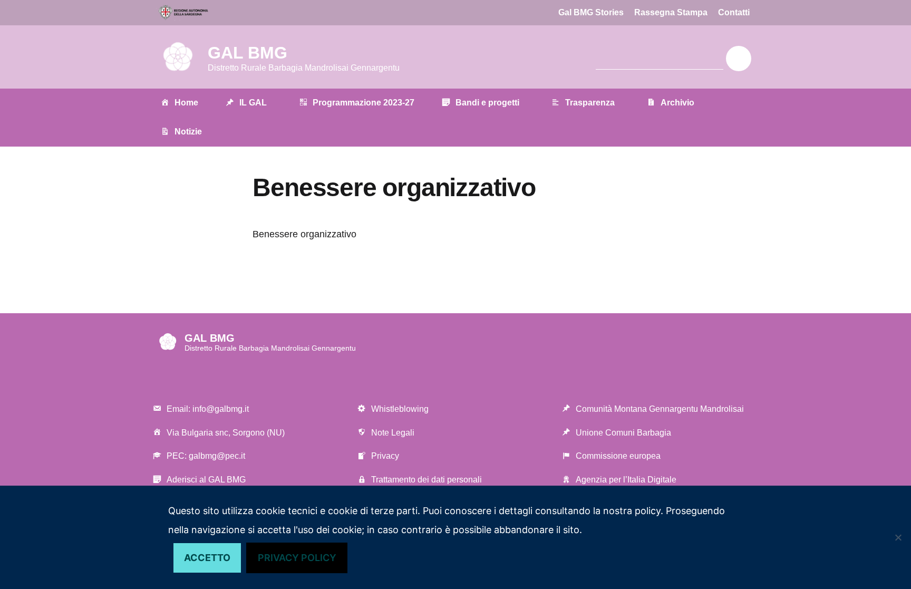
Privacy (385, 455)
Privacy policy (297, 557)
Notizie (188, 131)
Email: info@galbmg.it (208, 408)
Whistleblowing (400, 408)
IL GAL (253, 102)
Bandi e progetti (487, 102)
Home (186, 102)
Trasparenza (590, 102)
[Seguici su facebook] (487, 58)
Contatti (734, 12)
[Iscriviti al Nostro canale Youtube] (506, 58)
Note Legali (392, 432)
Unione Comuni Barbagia (623, 432)
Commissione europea (618, 455)
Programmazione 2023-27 (363, 102)
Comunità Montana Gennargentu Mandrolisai (660, 408)
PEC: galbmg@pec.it (206, 455)
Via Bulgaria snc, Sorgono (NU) (226, 432)
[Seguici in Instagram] (525, 58)
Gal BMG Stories (591, 12)
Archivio (677, 102)
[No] (898, 537)
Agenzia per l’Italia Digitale (626, 479)
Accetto (207, 557)
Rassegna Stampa (671, 12)
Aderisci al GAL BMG (206, 479)
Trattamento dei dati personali (426, 479)
